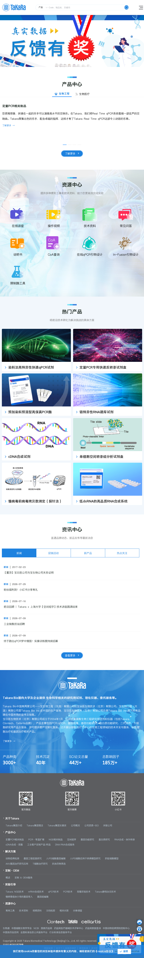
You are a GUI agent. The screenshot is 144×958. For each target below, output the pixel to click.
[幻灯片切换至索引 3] (75, 65)
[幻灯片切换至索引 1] (63, 65)
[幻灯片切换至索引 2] (69, 65)
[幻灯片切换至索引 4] (80, 65)
